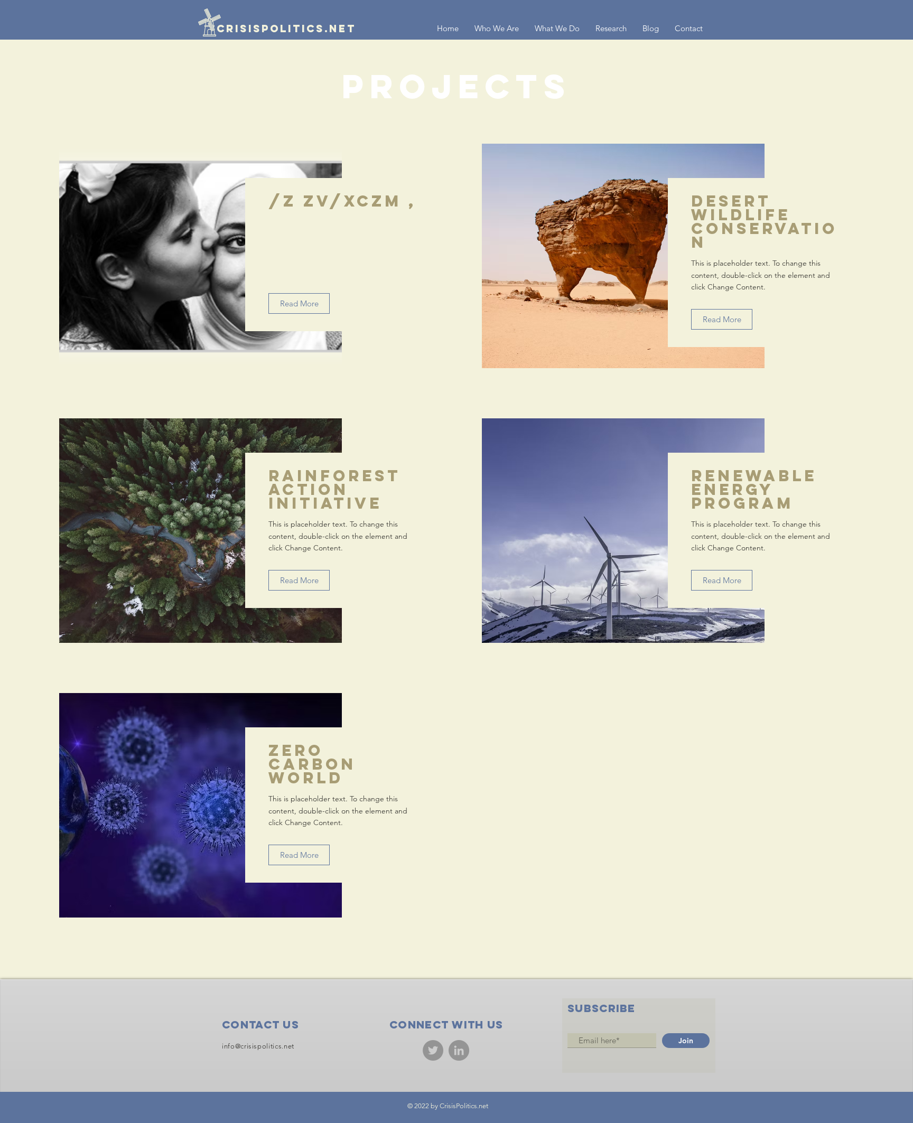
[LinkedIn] (459, 1050)
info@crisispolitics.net (258, 1046)
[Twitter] (433, 1050)
